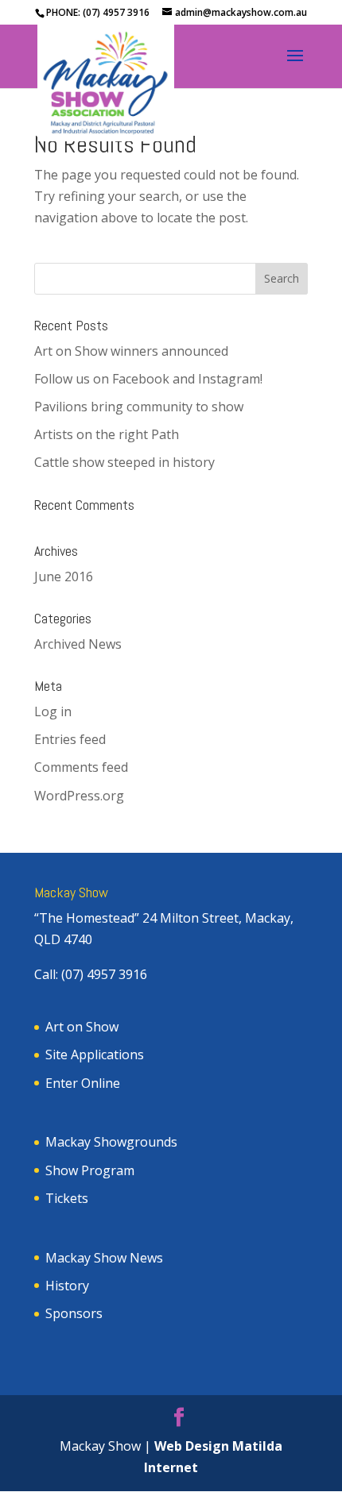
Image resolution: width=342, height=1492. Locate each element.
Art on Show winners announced (131, 351)
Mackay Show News (104, 1257)
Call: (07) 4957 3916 (90, 974)
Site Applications (94, 1054)
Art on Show (82, 1026)
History (67, 1285)
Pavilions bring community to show (138, 406)
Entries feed (70, 739)
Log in (53, 711)
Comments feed (81, 767)
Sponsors (74, 1313)
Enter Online (82, 1083)
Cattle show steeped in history (124, 462)
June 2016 (63, 576)
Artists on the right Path (106, 434)
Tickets (66, 1198)
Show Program (89, 1170)
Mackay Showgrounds (111, 1142)
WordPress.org (79, 795)
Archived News (78, 644)
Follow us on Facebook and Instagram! (148, 378)
